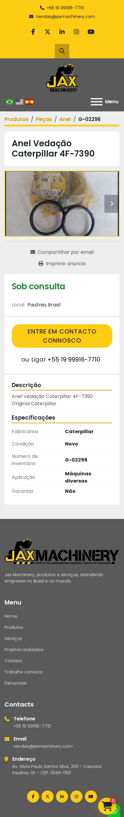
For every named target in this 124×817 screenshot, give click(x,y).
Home (11, 616)
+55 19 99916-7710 (65, 8)
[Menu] (97, 101)
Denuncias (16, 683)
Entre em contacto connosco (62, 336)
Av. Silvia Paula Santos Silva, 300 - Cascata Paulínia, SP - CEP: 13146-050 (56, 769)
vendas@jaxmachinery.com (43, 746)
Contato (13, 661)
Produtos (14, 627)
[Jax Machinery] (62, 551)
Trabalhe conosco (24, 672)
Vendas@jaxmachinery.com (65, 17)
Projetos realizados (24, 650)
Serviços (13, 638)
